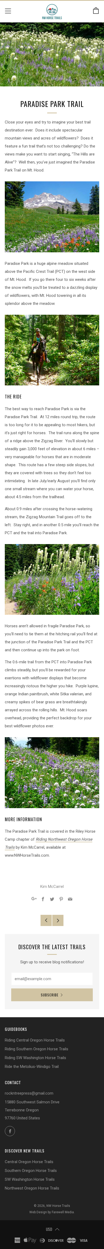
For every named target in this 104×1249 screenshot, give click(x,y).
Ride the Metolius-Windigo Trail (32, 1066)
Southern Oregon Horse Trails (31, 1170)
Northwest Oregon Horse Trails (32, 1188)
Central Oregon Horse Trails (29, 1161)
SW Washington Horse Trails (30, 1179)
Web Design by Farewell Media (51, 1212)
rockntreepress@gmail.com (29, 1093)
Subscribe (49, 994)
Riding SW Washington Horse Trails (35, 1057)
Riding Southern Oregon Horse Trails (36, 1049)
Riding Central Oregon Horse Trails (35, 1040)
